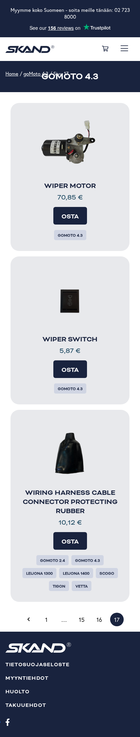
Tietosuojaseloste (37, 664)
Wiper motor (70, 186)
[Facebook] (7, 722)
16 (99, 619)
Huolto (17, 692)
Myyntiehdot (27, 678)
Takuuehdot (25, 705)
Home (11, 73)
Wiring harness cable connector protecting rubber (70, 501)
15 (82, 619)
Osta (70, 216)
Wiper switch (70, 339)
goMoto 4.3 (35, 73)
